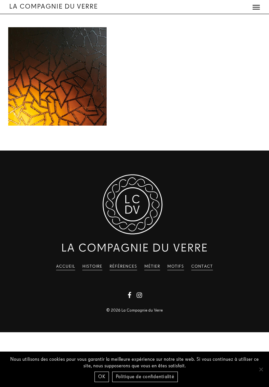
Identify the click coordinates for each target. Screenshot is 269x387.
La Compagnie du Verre (53, 7)
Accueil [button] (65, 266)
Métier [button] (152, 266)
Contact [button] (202, 266)
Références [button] (123, 266)
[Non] (261, 369)
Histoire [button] (92, 266)
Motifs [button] (175, 266)
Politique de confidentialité (145, 377)
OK (101, 377)
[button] (256, 7)
